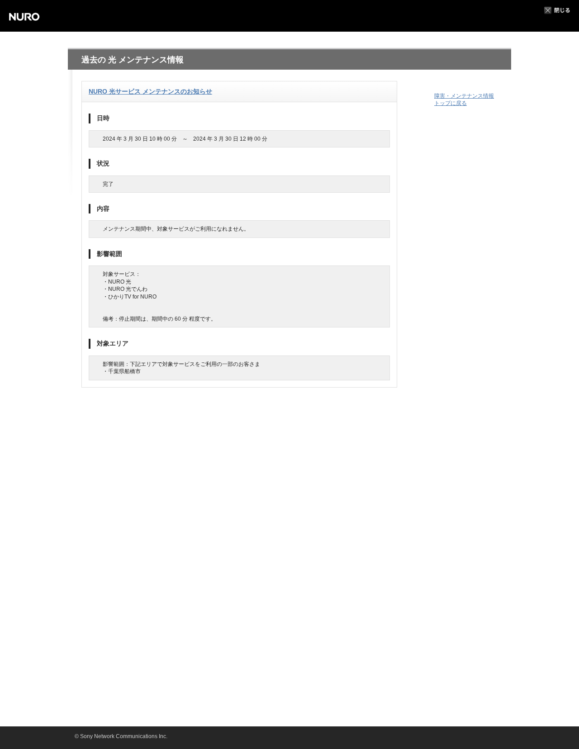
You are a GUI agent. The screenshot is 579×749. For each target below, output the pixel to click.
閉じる (557, 10)
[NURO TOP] (29, 16)
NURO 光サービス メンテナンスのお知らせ (150, 91)
